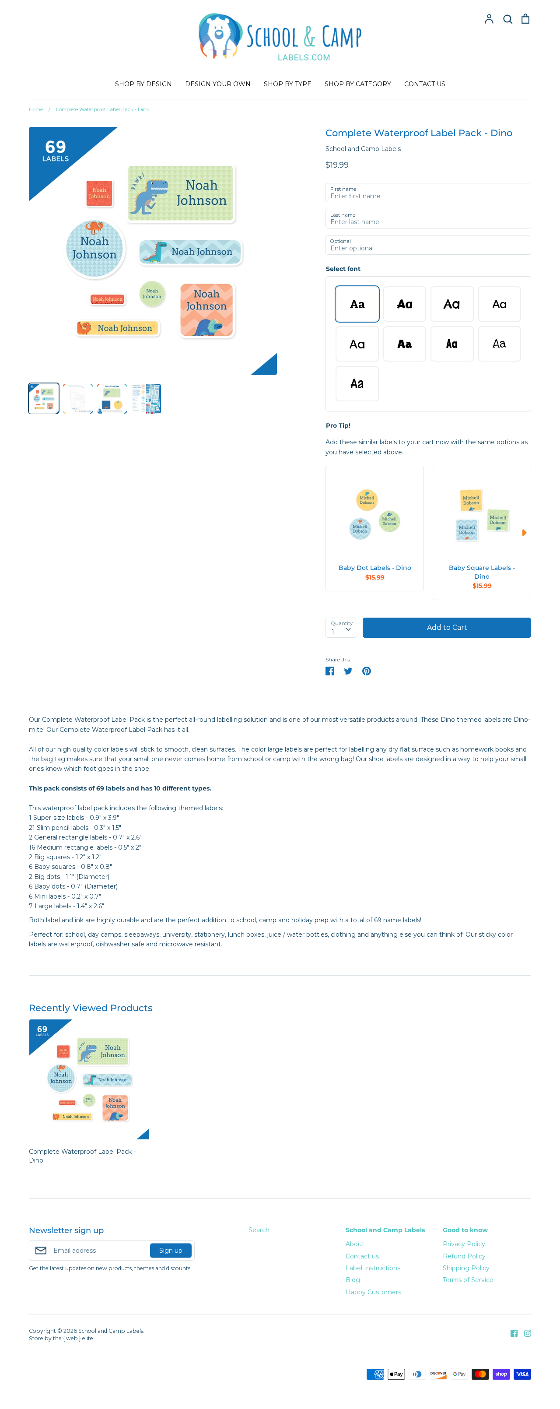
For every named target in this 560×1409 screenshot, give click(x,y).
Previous (330, 532)
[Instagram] (524, 1332)
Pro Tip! (338, 425)
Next (526, 532)
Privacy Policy (464, 1244)
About (355, 1244)
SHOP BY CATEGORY (358, 84)
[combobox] (341, 628)
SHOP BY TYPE (288, 84)
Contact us (362, 1256)
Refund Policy (464, 1256)
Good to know (465, 1230)
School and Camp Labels (363, 149)
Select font (343, 269)
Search (259, 1230)
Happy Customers (373, 1292)
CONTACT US (424, 84)
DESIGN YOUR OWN (218, 84)
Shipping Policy (466, 1268)
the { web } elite (73, 1338)
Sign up (170, 1250)
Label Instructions (373, 1268)
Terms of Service (468, 1280)
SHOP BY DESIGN (143, 84)
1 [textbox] (333, 632)
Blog (353, 1280)
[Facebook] (511, 1332)
